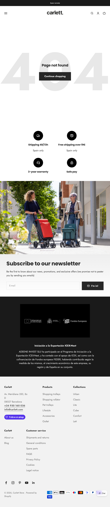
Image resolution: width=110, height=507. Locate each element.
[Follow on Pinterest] (20, 483)
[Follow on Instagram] (13, 483)
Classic (76, 399)
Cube (76, 410)
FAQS (29, 454)
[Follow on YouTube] (26, 483)
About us (8, 437)
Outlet (46, 421)
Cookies (30, 465)
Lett (75, 421)
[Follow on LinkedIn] (33, 483)
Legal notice (32, 470)
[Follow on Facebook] (6, 483)
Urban (76, 394)
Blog (6, 443)
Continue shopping (55, 76)
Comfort (77, 416)
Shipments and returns (37, 437)
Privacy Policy (33, 459)
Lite (75, 405)
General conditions (36, 443)
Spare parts (32, 448)
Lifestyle (47, 410)
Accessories (49, 416)
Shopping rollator (51, 399)
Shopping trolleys (51, 394)
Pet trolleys (48, 405)
